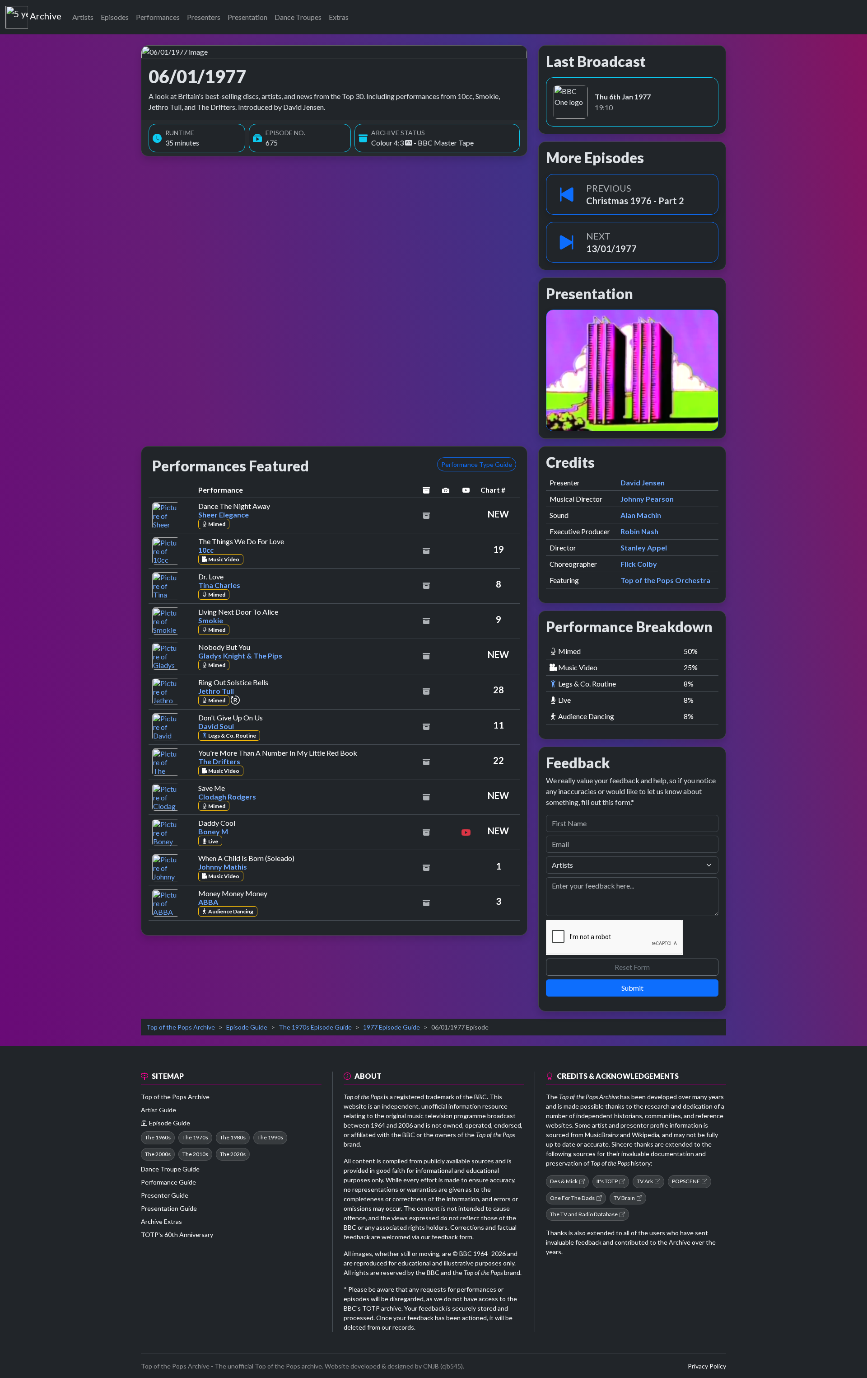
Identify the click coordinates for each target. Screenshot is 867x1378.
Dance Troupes (298, 17)
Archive (45, 14)
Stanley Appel (643, 547)
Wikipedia (645, 1134)
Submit (632, 987)
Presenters (203, 17)
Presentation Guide (169, 1208)
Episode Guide (246, 1027)
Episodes (115, 17)
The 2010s (195, 1154)
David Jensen (642, 482)
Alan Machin (640, 515)
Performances (158, 17)
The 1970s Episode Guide (315, 1027)
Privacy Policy (707, 1366)
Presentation (247, 17)
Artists (82, 17)
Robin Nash (639, 531)
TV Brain (624, 1198)
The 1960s (158, 1137)
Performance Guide (168, 1182)
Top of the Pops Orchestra (665, 580)
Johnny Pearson (647, 498)
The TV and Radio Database (584, 1214)
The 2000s (158, 1154)
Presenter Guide (164, 1195)
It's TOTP (607, 1181)
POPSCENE (686, 1181)
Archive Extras (161, 1221)
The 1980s (233, 1137)
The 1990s (270, 1137)
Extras (339, 17)
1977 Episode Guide (391, 1027)
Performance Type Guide (476, 464)
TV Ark (645, 1181)
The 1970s (195, 1137)
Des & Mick (564, 1181)
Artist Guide (158, 1110)
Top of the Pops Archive (180, 1027)
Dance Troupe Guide (170, 1169)
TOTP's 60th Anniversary (177, 1234)
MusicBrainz (602, 1134)
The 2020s (233, 1154)
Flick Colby (638, 564)
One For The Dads (572, 1198)
